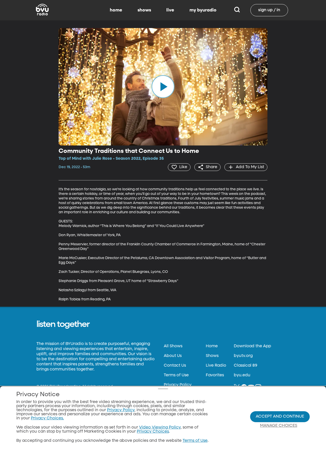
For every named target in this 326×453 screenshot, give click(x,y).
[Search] (237, 10)
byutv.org (243, 356)
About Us (173, 356)
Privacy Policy (178, 385)
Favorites (215, 375)
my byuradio (202, 10)
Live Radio (216, 366)
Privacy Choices (153, 432)
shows (144, 10)
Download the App (252, 346)
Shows (212, 356)
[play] (163, 86)
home (116, 10)
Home (212, 346)
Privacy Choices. (47, 418)
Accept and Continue (280, 417)
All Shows (173, 346)
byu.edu (242, 375)
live (170, 10)
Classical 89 (245, 366)
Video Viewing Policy (160, 427)
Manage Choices (278, 426)
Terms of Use (176, 375)
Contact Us (175, 366)
